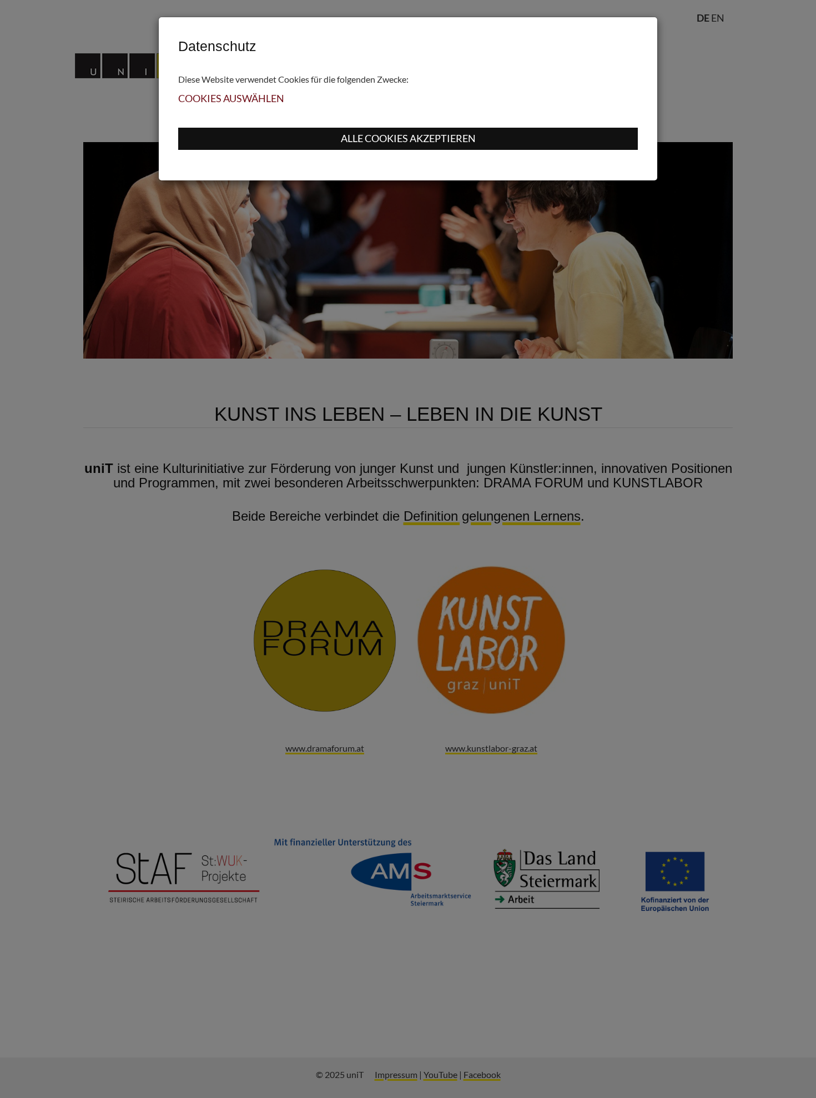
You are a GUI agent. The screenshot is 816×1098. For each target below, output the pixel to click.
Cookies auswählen (231, 98)
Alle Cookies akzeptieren (408, 138)
